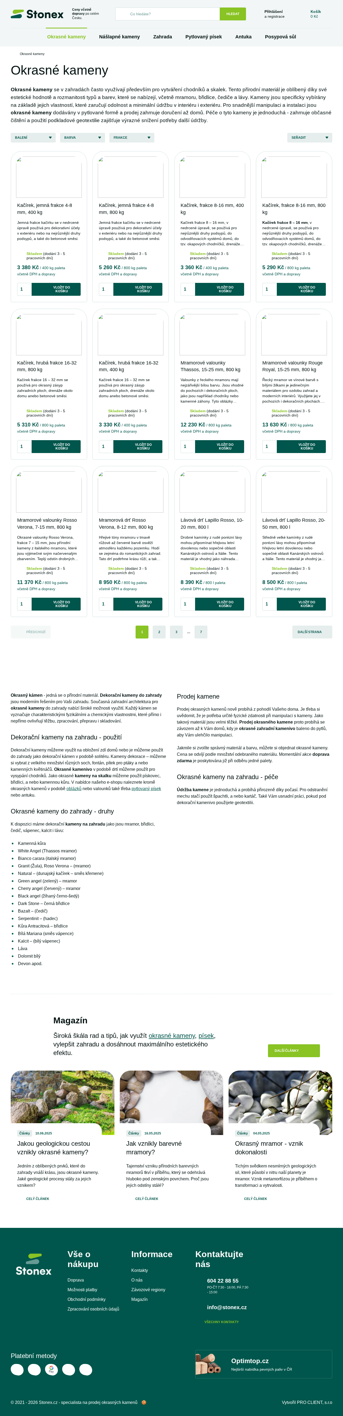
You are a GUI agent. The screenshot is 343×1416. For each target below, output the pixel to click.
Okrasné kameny (66, 36)
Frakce (120, 138)
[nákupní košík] (315, 14)
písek (206, 1035)
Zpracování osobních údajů (93, 1309)
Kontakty (139, 1270)
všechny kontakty (221, 1322)
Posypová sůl (280, 36)
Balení (21, 138)
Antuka (243, 36)
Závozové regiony (148, 1289)
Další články (287, 1051)
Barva (70, 138)
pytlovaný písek (146, 788)
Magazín (139, 1299)
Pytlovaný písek (203, 36)
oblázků (73, 788)
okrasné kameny (172, 1035)
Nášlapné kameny (119, 36)
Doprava (76, 1280)
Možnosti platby (82, 1289)
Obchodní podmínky (87, 1299)
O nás (137, 1280)
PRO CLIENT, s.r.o (314, 1402)
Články (24, 1133)
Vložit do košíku (61, 289)
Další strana (310, 632)
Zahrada (162, 36)
